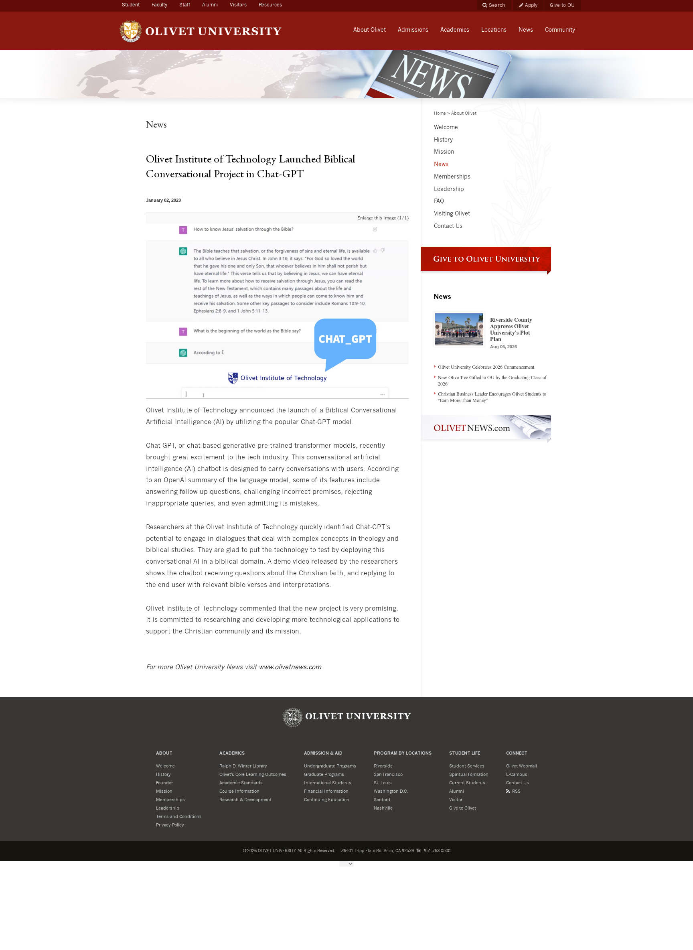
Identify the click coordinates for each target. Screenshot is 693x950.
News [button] (526, 30)
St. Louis (383, 783)
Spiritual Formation (468, 774)
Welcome (446, 127)
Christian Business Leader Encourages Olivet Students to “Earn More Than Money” (492, 396)
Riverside (383, 766)
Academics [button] (454, 30)
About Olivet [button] (369, 30)
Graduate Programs (324, 774)
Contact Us (448, 226)
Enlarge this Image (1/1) (383, 218)
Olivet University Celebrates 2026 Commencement (486, 366)
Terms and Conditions (179, 816)
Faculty (159, 4)
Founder (164, 783)
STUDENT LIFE (464, 753)
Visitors (238, 4)
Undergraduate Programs (330, 766)
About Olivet (463, 113)
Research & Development (245, 800)
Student (134, 4)
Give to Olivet (462, 808)
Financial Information (326, 791)
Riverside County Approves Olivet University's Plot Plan (511, 332)
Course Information (239, 791)
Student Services (466, 766)
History (443, 140)
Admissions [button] (413, 30)
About (164, 753)
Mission (444, 152)
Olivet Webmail (521, 766)
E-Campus (516, 774)
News (441, 164)
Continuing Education (326, 800)
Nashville (383, 808)
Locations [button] (494, 30)
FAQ (439, 201)
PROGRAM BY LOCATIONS (403, 753)
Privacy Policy (170, 825)
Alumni (210, 4)
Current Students (467, 783)
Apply (531, 5)
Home (440, 113)
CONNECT (516, 753)
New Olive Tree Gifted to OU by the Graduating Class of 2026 (492, 380)
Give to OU (562, 5)
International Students (327, 783)
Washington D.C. (391, 791)
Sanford (382, 800)
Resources (270, 4)
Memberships (452, 177)
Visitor (455, 800)
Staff (184, 4)
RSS (516, 791)
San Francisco (388, 774)
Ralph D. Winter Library (243, 766)
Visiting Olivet (452, 214)
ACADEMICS (232, 753)
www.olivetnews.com (290, 667)
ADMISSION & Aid (323, 753)
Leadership (449, 189)
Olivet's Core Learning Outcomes (252, 774)
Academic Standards (241, 783)
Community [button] (560, 30)
